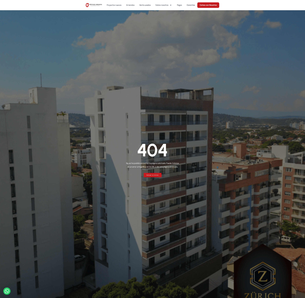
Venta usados (145, 5)
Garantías (191, 5)
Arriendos (130, 5)
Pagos (179, 5)
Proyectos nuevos (114, 5)
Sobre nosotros (161, 5)
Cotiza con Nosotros (208, 5)
